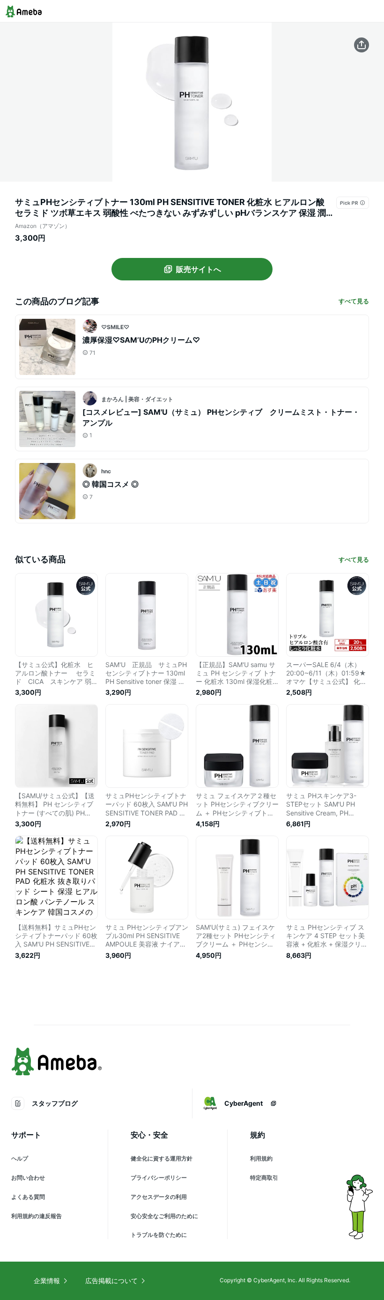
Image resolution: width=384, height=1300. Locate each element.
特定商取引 (264, 1177)
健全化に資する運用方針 (161, 1158)
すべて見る (354, 301)
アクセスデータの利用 (159, 1196)
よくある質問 (28, 1196)
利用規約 (261, 1158)
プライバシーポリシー (159, 1177)
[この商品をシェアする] (361, 44)
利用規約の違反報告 (36, 1215)
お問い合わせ (28, 1177)
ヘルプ (19, 1158)
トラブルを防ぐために (159, 1234)
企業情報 (47, 1281)
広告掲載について (111, 1281)
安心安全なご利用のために (164, 1215)
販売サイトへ (198, 269)
